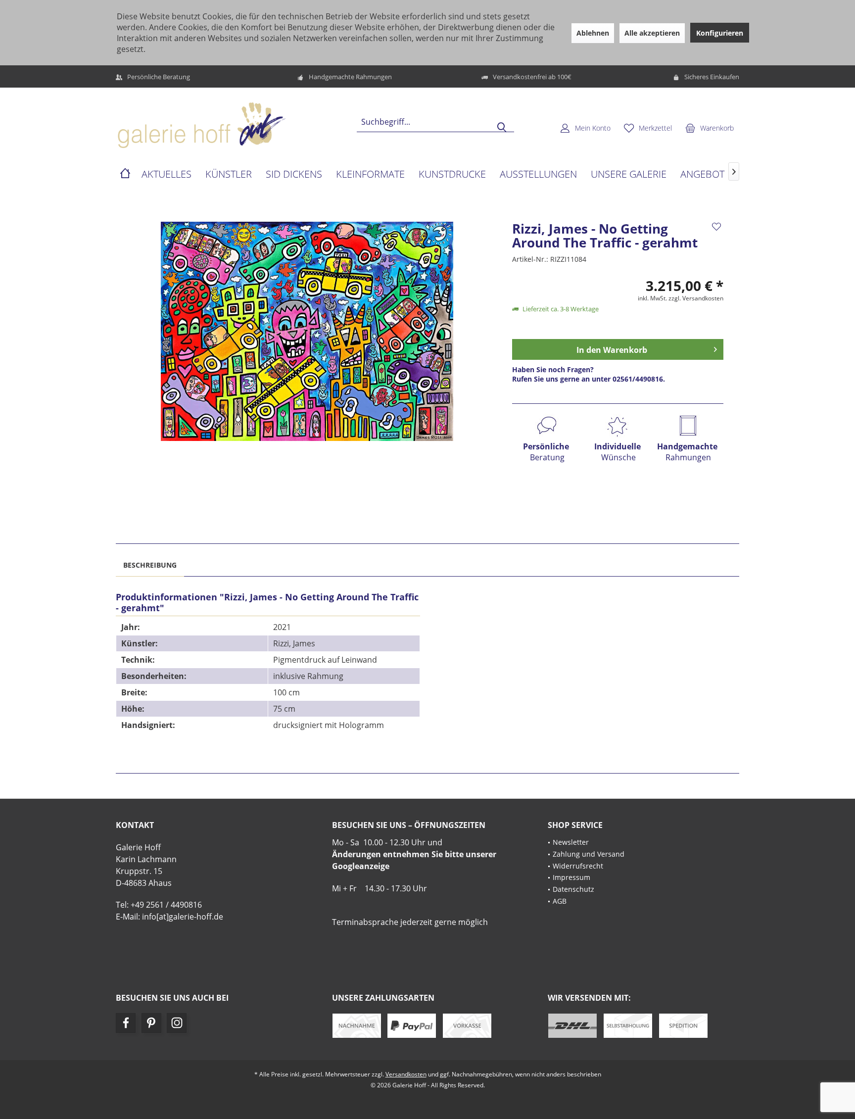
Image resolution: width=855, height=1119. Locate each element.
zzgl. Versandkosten (695, 298)
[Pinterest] (151, 1023)
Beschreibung (150, 565)
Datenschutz (573, 889)
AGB (560, 901)
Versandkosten (406, 1074)
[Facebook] (126, 1023)
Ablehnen (592, 33)
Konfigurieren (719, 33)
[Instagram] (177, 1023)
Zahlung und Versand (588, 854)
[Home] (125, 174)
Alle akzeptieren (652, 33)
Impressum (571, 877)
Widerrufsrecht (578, 866)
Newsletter (571, 842)
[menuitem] (709, 128)
